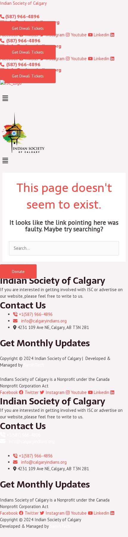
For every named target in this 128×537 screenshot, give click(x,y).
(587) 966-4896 (22, 16)
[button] (64, 98)
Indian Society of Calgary (23, 3)
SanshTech (34, 365)
